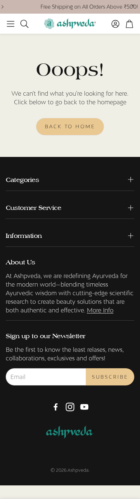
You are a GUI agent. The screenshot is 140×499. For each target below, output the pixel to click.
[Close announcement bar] (132, 5)
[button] (10, 24)
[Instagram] (70, 407)
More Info (100, 310)
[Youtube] (84, 407)
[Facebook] (55, 407)
